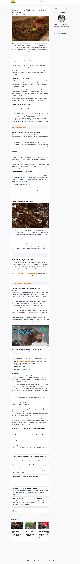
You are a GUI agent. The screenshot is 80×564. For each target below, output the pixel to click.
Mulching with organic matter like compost (26, 361)
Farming (41, 1)
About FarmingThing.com (36, 552)
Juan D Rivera (16, 14)
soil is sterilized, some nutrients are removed (27, 273)
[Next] (48, 532)
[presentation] (17, 525)
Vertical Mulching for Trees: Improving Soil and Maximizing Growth (30, 534)
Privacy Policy (46, 552)
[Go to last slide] (13, 532)
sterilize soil (14, 510)
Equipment (65, 1)
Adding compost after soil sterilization (32, 312)
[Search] (68, 8)
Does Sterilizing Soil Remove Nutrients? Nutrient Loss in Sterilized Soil (17, 534)
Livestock (52, 1)
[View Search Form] (69, 2)
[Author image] (12, 14)
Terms (43, 555)
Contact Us (38, 555)
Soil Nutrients (46, 1)
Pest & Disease (58, 1)
